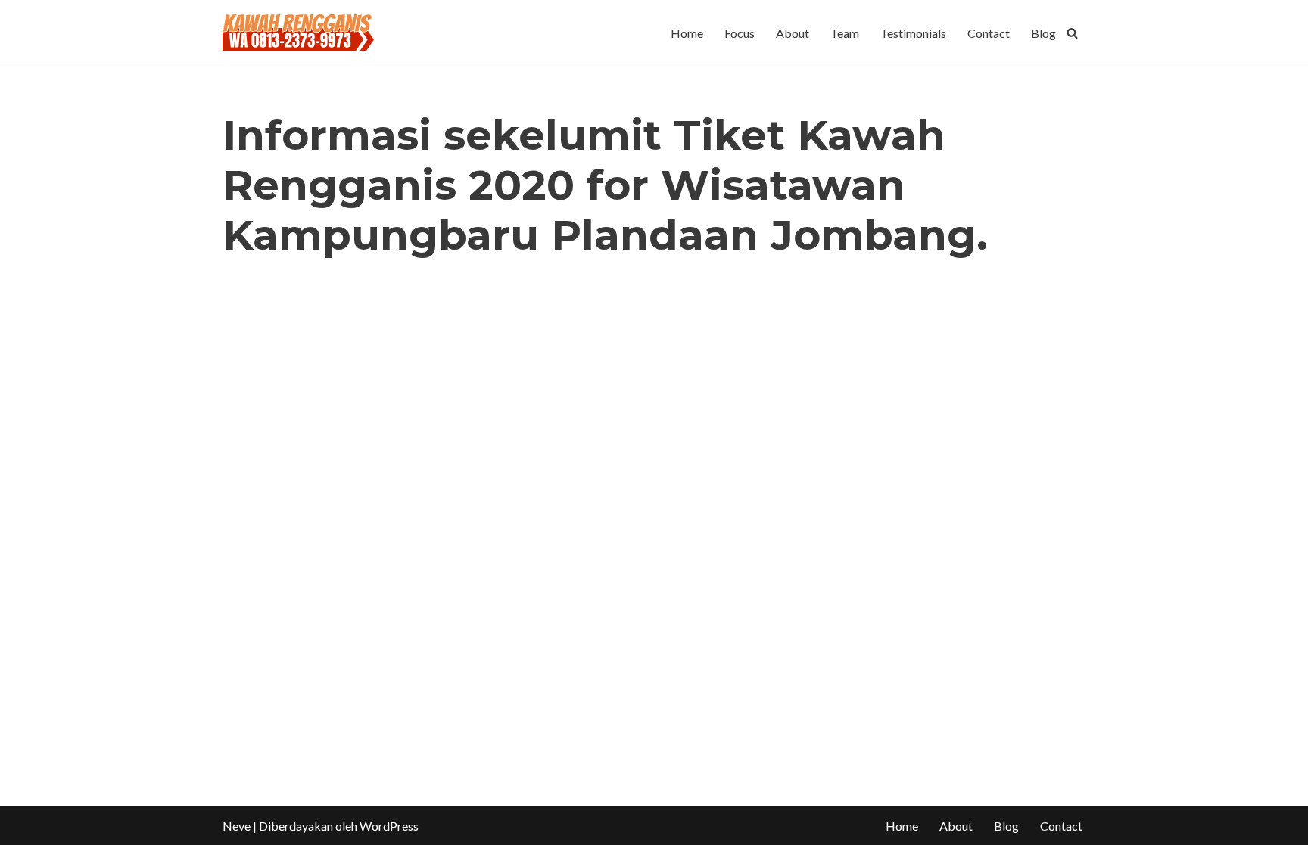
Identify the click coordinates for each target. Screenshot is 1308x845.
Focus (739, 33)
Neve (237, 826)
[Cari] (1072, 33)
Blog (1043, 33)
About (792, 33)
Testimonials (913, 33)
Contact (988, 33)
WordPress (389, 826)
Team (844, 33)
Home (687, 33)
